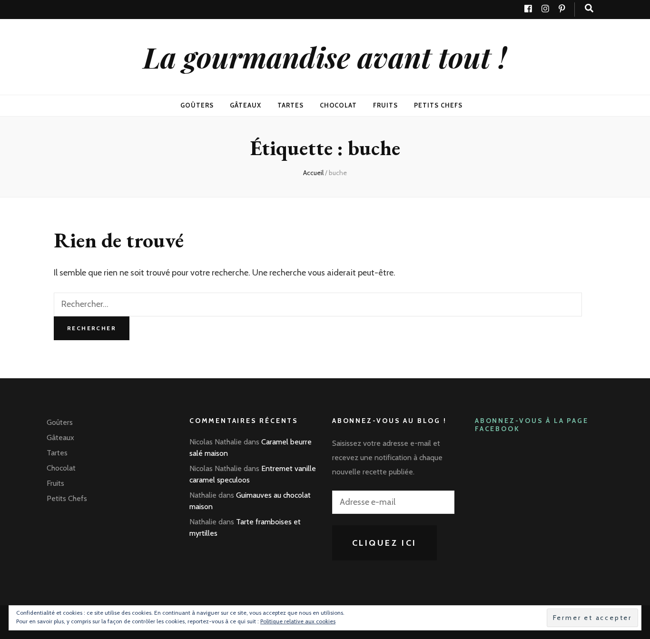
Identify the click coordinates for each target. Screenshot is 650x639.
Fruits (385, 105)
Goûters (197, 105)
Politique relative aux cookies (297, 621)
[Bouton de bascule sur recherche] (589, 8)
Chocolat (338, 105)
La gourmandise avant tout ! (325, 57)
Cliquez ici (384, 543)
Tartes (290, 105)
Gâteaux (245, 105)
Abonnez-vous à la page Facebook (532, 424)
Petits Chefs (438, 105)
